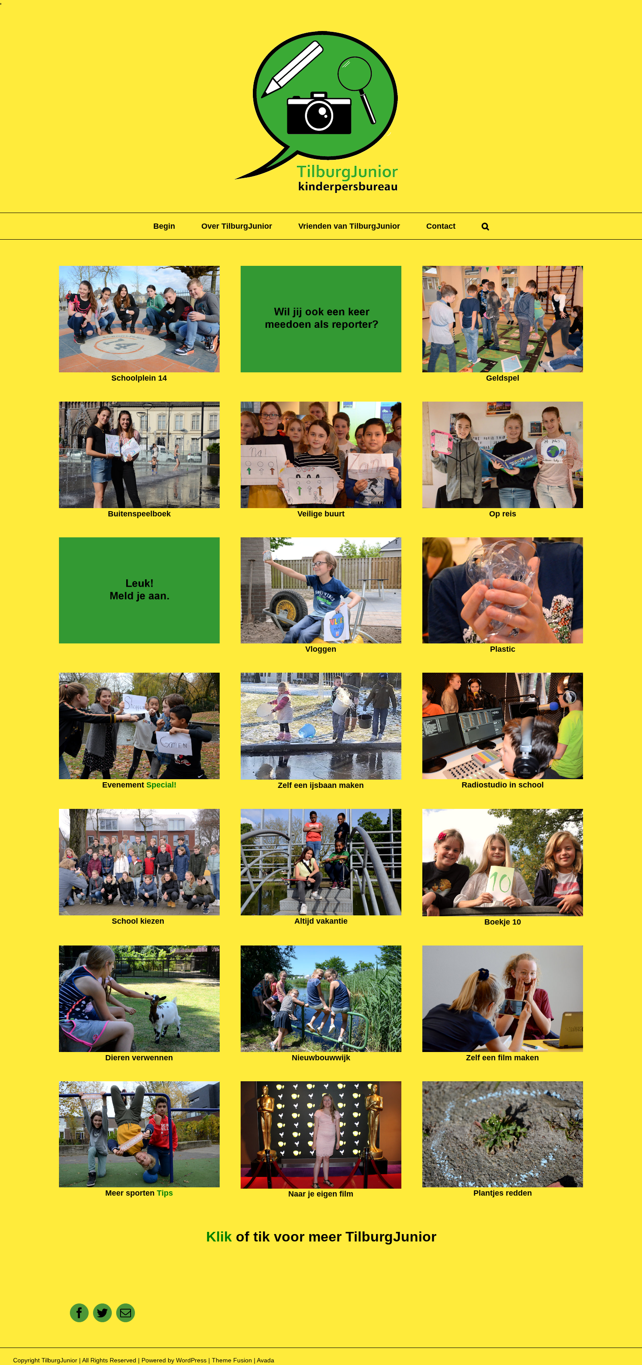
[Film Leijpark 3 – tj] (321, 1085)
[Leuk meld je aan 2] (139, 541)
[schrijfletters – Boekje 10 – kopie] (502, 812)
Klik (219, 1237)
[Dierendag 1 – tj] (139, 949)
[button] (485, 226)
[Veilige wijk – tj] (321, 405)
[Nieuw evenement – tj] (139, 676)
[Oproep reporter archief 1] (321, 269)
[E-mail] (125, 1312)
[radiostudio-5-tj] (502, 676)
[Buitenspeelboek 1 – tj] (139, 405)
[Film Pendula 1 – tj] (502, 949)
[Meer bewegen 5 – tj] (139, 1085)
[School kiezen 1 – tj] (139, 812)
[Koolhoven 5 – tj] (321, 949)
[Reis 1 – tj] (502, 405)
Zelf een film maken (502, 1057)
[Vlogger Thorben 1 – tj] (321, 541)
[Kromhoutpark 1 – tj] (321, 812)
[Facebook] (79, 1312)
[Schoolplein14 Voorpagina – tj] (139, 269)
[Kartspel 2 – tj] (502, 269)
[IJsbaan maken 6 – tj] (321, 676)
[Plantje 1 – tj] (502, 1085)
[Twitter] (102, 1312)
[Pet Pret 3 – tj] (502, 541)
